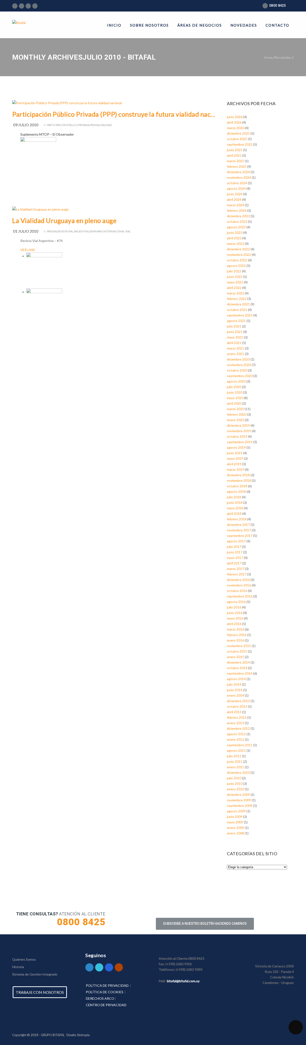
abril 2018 (234, 513)
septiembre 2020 (239, 376)
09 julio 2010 (25, 124)
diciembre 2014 (238, 662)
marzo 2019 (235, 469)
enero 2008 (235, 833)
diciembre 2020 (238, 359)
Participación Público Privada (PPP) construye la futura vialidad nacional (114, 114)
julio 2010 (234, 778)
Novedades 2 (284, 57)
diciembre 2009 (238, 794)
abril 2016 (234, 624)
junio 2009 (234, 817)
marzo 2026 (235, 128)
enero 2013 (235, 723)
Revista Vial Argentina (73, 231)
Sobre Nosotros (149, 25)
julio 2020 (234, 387)
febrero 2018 (236, 519)
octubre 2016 (237, 591)
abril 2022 (234, 288)
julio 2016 (234, 607)
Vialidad (106, 124)
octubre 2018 (237, 486)
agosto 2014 (236, 679)
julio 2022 (234, 271)
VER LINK (27, 250)
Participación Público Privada (68, 124)
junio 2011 (234, 761)
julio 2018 (234, 497)
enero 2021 (235, 354)
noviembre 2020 (239, 365)
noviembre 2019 (239, 431)
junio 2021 (234, 332)
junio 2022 (234, 277)
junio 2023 (234, 232)
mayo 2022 (235, 282)
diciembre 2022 (238, 249)
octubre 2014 (237, 668)
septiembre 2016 (239, 596)
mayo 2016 (235, 618)
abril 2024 (234, 199)
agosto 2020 (236, 381)
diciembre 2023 (238, 216)
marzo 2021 (235, 348)
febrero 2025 (236, 166)
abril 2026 (234, 122)
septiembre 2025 (239, 144)
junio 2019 (234, 453)
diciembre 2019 (238, 425)
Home (268, 57)
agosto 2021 (236, 321)
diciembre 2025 (238, 133)
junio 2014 (234, 690)
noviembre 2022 (239, 255)
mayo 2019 (235, 458)
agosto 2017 (236, 541)
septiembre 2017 (239, 536)
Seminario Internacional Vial (110, 231)
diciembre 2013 (238, 701)
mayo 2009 (235, 822)
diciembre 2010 (238, 772)
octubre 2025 (237, 139)
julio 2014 (234, 684)
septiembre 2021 (239, 315)
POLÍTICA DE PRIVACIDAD (107, 985)
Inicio (114, 25)
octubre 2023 (237, 221)
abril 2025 (234, 155)
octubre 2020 (237, 370)
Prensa (94, 124)
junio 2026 (234, 117)
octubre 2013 (237, 706)
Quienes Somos (24, 959)
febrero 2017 (236, 574)
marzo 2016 (235, 629)
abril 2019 (234, 464)
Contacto (277, 25)
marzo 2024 (235, 205)
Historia (18, 967)
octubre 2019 (237, 436)
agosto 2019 (236, 447)
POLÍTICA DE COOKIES (104, 992)
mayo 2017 (235, 558)
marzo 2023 (235, 243)
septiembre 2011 (239, 745)
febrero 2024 (236, 210)
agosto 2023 (236, 227)
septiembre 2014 (239, 673)
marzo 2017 (235, 569)
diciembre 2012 (238, 728)
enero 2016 (235, 640)
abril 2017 (234, 563)
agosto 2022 (236, 266)
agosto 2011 (236, 750)
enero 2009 (235, 828)
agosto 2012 (236, 734)
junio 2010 (234, 783)
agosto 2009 (236, 811)
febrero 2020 (236, 414)
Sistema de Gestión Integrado (34, 974)
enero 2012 (235, 739)
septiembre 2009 (239, 806)
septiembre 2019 (239, 442)
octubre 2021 (237, 310)
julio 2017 (234, 547)
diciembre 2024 (238, 172)
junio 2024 (234, 194)
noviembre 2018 (239, 480)
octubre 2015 (237, 651)
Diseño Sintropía (78, 1035)
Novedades (243, 25)
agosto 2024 (236, 188)
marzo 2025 (235, 161)
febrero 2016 (236, 635)
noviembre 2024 (239, 177)
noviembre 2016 (239, 585)
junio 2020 (234, 392)
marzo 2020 (235, 409)
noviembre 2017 (239, 530)
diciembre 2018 (238, 475)
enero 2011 (235, 767)
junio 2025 (234, 150)
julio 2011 (234, 756)
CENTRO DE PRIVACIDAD (106, 1005)
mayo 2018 (235, 508)
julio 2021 (234, 326)
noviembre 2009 (239, 800)
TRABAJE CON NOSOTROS (40, 992)
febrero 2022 (236, 299)
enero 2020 (235, 420)
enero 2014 (235, 695)
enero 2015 (235, 657)
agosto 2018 (236, 491)
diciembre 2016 (238, 580)
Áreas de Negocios (199, 25)
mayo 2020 (235, 398)
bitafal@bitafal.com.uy (183, 981)
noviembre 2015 (239, 646)
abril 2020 (234, 403)
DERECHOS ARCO (100, 998)
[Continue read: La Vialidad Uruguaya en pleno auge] (40, 209)
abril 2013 (234, 712)
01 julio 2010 (25, 231)
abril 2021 (234, 343)
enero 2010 (235, 789)
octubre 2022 (237, 260)
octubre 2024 (237, 183)
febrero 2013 (236, 717)
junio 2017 (234, 552)
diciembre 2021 (238, 304)
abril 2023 (234, 238)
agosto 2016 (236, 602)
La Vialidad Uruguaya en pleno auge (64, 220)
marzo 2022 (235, 293)
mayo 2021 (235, 337)
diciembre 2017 (238, 524)
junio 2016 (234, 613)
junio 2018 (234, 502)
